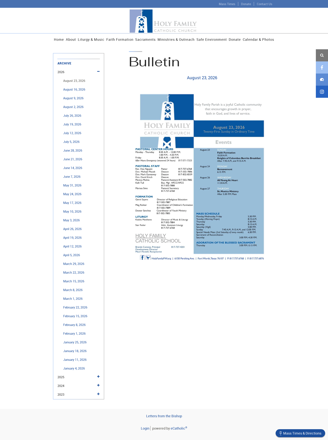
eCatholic (179, 428)
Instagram (322, 92)
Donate (246, 4)
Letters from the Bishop (164, 416)
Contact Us (264, 4)
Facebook (322, 67)
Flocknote (322, 80)
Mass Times (227, 4)
